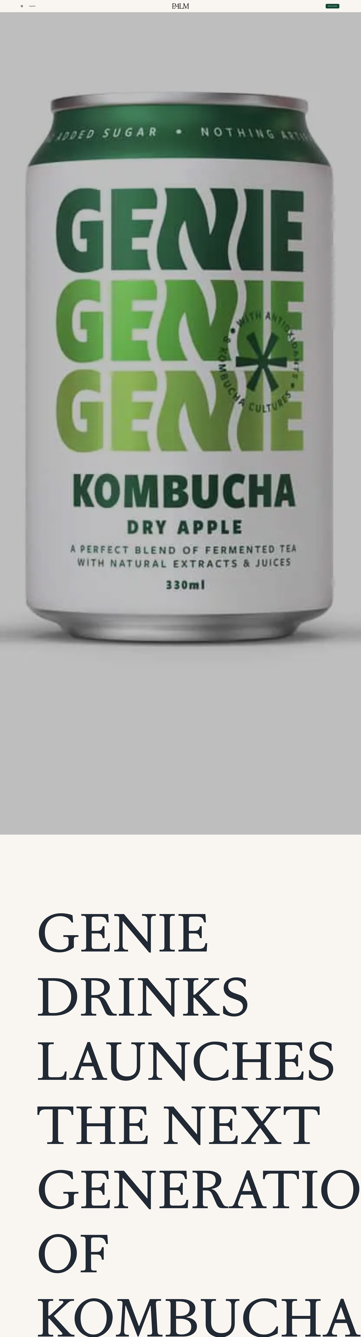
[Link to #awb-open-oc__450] (24, 6)
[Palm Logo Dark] (180, 3)
